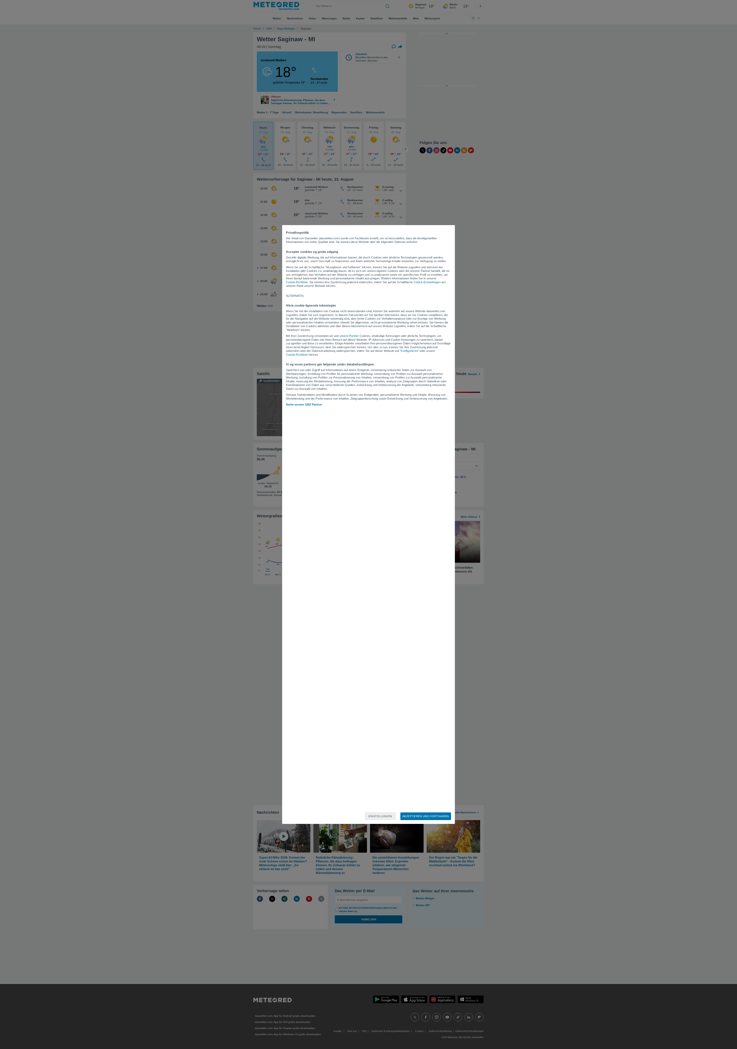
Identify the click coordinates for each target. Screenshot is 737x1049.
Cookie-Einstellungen (427, 282)
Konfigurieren (409, 350)
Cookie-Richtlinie (297, 282)
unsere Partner (349, 335)
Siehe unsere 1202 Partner (304, 404)
